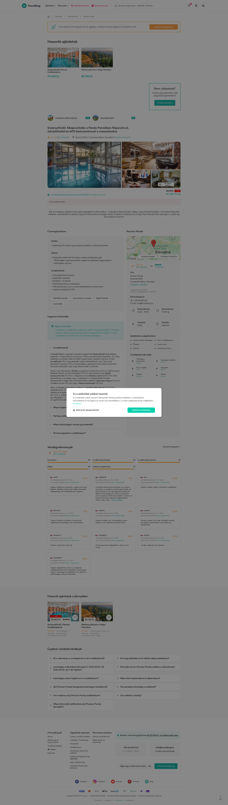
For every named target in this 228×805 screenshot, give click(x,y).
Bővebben (77, 403)
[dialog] (114, 402)
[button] (86, 410)
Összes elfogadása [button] (141, 410)
